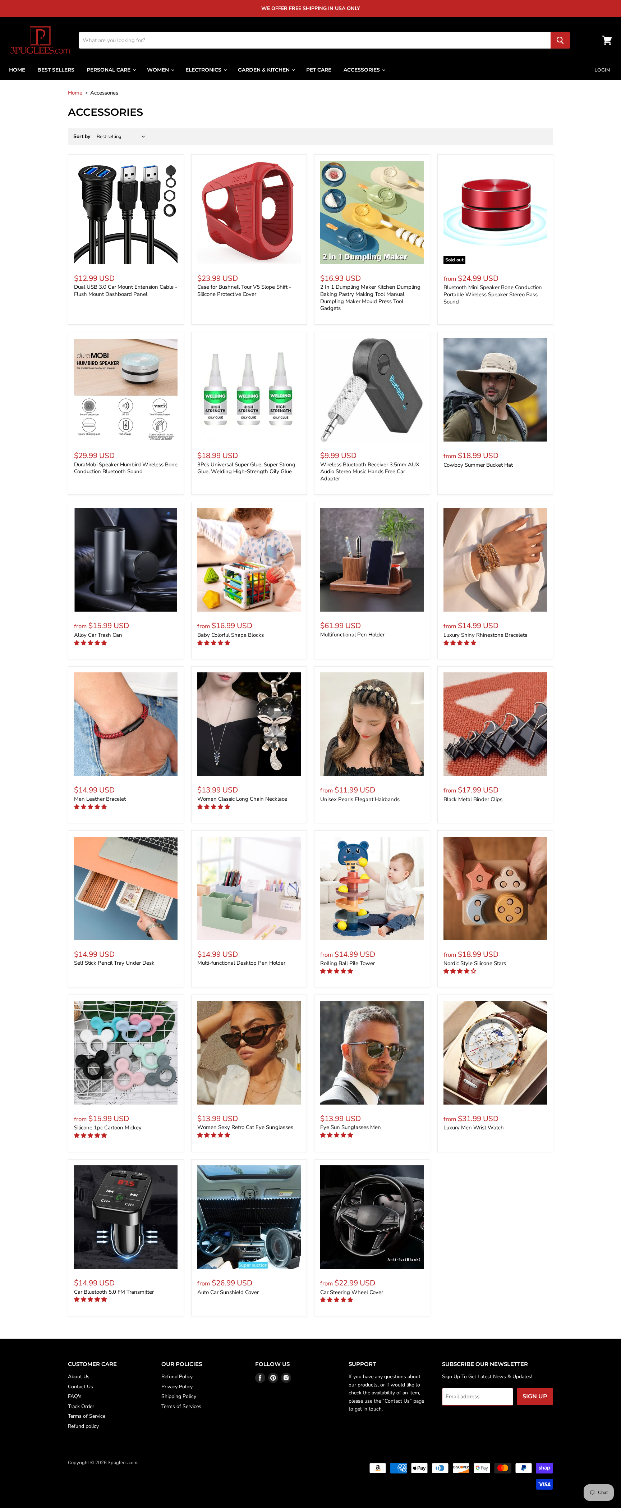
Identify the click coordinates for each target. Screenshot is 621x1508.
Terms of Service (86, 1416)
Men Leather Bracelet (100, 799)
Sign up (535, 1396)
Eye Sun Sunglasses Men (350, 1127)
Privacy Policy (177, 1386)
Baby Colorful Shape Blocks (230, 635)
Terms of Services (181, 1406)
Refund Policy (177, 1376)
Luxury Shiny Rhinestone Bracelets (485, 635)
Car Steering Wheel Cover (351, 1292)
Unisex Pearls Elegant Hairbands (360, 799)
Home (75, 93)
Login (602, 70)
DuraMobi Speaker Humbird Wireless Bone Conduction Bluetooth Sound (126, 468)
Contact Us (80, 1386)
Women (158, 70)
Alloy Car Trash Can (98, 635)
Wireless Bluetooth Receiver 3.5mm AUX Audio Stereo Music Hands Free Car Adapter (369, 471)
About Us (78, 1376)
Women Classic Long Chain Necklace (242, 799)
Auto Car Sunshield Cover (228, 1292)
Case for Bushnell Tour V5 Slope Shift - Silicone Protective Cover (244, 290)
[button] (91, 642)
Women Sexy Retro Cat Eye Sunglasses (245, 1127)
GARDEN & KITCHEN (264, 70)
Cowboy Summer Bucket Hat (478, 465)
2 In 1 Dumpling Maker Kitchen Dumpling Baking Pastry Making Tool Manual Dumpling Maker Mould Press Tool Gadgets (370, 297)
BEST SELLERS (55, 70)
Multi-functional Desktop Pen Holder (241, 963)
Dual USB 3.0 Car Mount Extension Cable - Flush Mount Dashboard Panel (125, 290)
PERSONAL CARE (109, 70)
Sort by (81, 137)
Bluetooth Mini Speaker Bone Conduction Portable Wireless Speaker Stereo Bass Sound (492, 294)
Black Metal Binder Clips (472, 799)
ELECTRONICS (204, 70)
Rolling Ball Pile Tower (347, 963)
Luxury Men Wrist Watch (473, 1127)
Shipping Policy (178, 1396)
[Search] (560, 40)
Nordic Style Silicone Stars (474, 963)
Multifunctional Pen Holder (352, 634)
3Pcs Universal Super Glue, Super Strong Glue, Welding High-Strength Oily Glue (246, 468)
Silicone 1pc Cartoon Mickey (108, 1127)
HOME (17, 70)
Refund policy (83, 1426)
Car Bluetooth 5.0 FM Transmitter (114, 1291)
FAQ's (75, 1396)
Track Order (81, 1406)
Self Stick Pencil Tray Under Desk (114, 963)
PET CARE (318, 70)
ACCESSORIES (362, 70)
